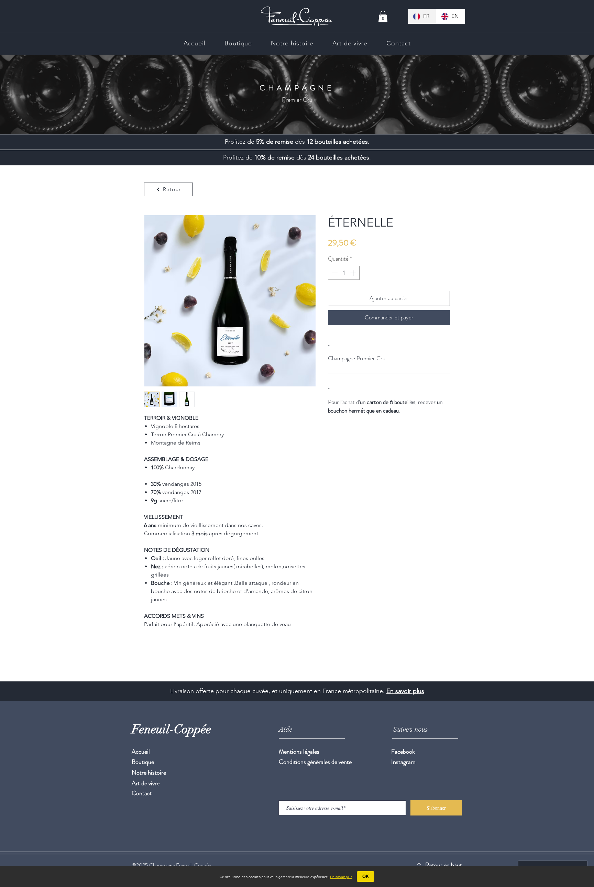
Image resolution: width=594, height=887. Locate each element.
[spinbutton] (344, 273)
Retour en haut (443, 865)
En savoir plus (405, 691)
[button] (383, 16)
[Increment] (354, 273)
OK (365, 876)
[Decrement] (334, 273)
